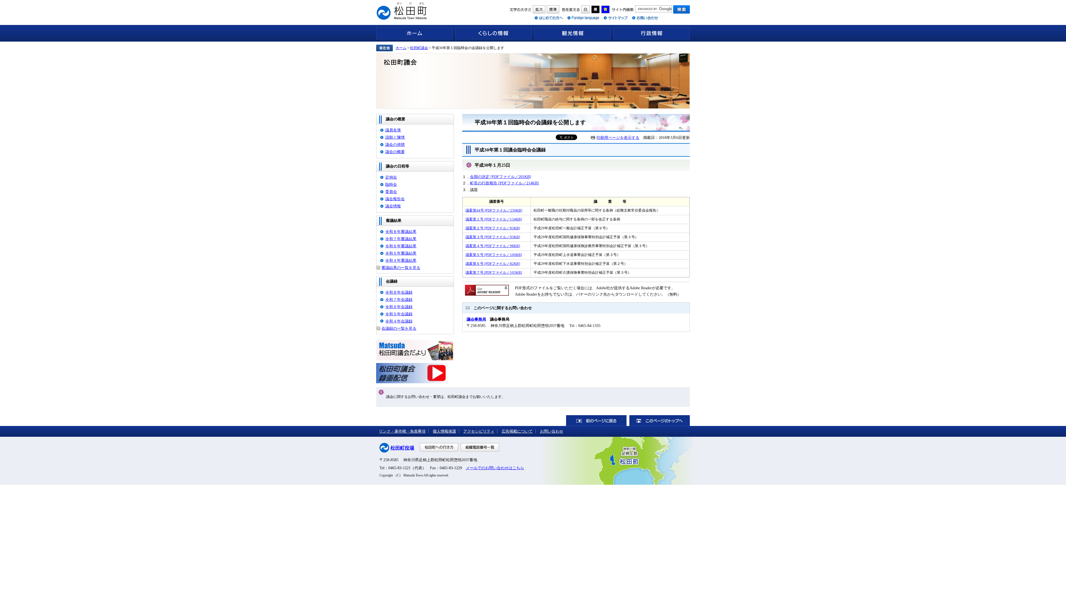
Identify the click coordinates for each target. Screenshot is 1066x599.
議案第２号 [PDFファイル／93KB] (493, 228)
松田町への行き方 (439, 447)
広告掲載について (517, 431)
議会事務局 (476, 319)
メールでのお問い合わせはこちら (495, 468)
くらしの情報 (493, 33)
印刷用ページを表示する (618, 137)
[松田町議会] (533, 81)
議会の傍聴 (395, 144)
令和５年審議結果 (400, 253)
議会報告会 (395, 199)
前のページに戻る (596, 420)
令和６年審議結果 (400, 246)
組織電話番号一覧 (480, 447)
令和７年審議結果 (400, 239)
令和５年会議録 (399, 314)
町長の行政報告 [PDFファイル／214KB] (504, 183)
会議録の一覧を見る (398, 328)
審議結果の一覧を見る (400, 267)
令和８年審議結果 (400, 231)
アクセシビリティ (478, 431)
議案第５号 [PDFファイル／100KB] (494, 255)
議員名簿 (393, 130)
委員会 (391, 191)
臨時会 (391, 184)
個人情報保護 (444, 431)
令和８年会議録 (399, 292)
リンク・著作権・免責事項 (402, 431)
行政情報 (652, 33)
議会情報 (393, 206)
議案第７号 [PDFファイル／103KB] (494, 272)
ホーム (414, 33)
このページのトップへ (659, 420)
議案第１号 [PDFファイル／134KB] (494, 219)
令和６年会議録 (399, 306)
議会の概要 (395, 151)
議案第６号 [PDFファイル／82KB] (493, 264)
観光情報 (572, 33)
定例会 (391, 177)
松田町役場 (402, 448)
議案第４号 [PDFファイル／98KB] (493, 246)
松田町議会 (419, 48)
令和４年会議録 (399, 321)
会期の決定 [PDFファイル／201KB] (500, 176)
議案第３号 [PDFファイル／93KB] (493, 237)
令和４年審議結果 (400, 260)
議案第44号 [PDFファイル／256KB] (494, 210)
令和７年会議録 (399, 299)
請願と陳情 (395, 137)
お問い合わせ (551, 431)
